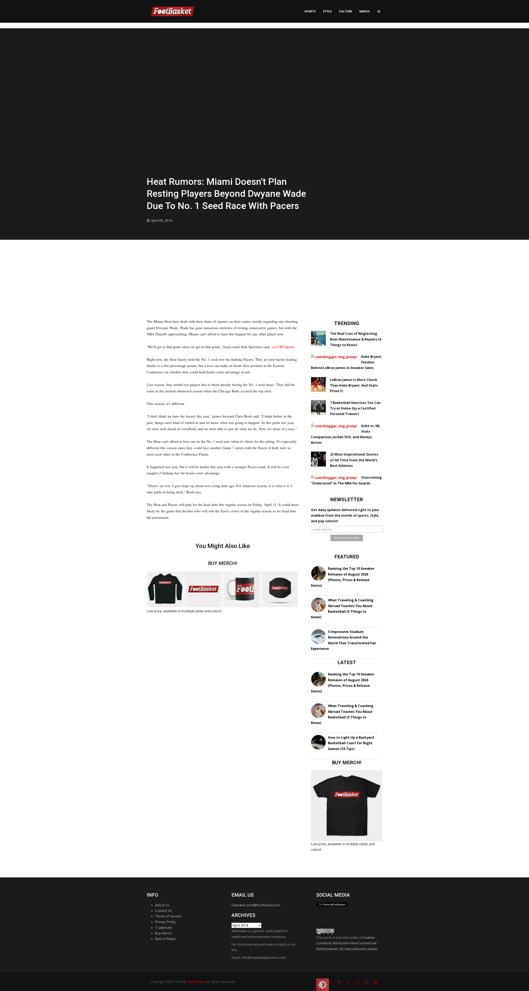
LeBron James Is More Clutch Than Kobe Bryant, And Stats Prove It (354, 385)
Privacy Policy (165, 922)
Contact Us (163, 910)
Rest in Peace (165, 938)
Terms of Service (168, 916)
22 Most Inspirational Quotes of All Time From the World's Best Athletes (354, 460)
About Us (162, 905)
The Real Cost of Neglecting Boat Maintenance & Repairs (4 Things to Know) (355, 339)
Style (327, 11)
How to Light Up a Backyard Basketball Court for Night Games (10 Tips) (351, 743)
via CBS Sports (282, 346)
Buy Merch (163, 933)
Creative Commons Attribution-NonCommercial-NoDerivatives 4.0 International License (346, 943)
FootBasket (196, 981)
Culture (345, 11)
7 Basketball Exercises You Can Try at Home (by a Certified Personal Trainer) (355, 408)
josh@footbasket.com (263, 905)
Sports (310, 11)
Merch (364, 11)
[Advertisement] (264, 271)
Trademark (163, 927)
